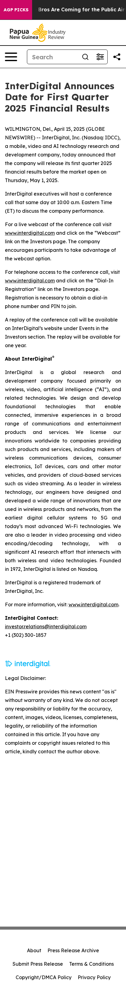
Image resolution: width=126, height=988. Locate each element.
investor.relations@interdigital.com (46, 626)
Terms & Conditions (91, 964)
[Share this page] (117, 57)
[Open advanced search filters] (100, 57)
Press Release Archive (73, 950)
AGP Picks (16, 10)
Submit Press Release (38, 964)
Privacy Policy (94, 977)
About (34, 950)
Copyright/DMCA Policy (44, 977)
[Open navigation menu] (11, 57)
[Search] (85, 57)
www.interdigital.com (30, 233)
